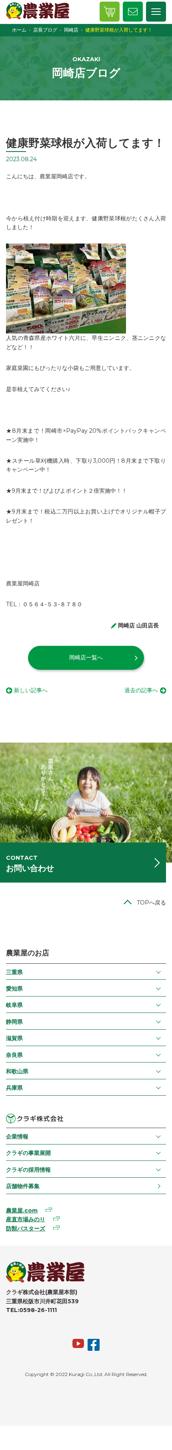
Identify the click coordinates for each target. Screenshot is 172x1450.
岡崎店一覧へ (86, 657)
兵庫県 (14, 1087)
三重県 (14, 972)
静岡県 (14, 1021)
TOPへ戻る (151, 902)
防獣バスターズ (25, 1228)
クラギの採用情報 (28, 1169)
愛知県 (14, 988)
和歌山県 (17, 1071)
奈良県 (14, 1055)
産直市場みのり (25, 1219)
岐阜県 (14, 1005)
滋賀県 (14, 1038)
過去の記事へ (141, 690)
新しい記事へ (31, 690)
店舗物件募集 (23, 1186)
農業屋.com (22, 1210)
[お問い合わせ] (133, 12)
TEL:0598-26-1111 (31, 1310)
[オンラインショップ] (110, 12)
